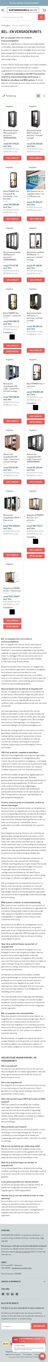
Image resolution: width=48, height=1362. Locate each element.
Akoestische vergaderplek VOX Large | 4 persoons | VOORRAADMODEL (34, 458)
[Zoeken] (41, 17)
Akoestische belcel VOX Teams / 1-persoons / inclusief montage (34, 317)
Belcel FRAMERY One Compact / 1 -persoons (12, 314)
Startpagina (5, 25)
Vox (4, 140)
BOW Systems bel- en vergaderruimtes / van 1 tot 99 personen (35, 193)
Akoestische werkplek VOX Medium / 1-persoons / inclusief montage (35, 256)
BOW (28, 198)
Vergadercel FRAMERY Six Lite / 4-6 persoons (12, 589)
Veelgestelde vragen (11, 1352)
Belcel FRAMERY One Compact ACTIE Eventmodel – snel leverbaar (11, 195)
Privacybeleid (27, 1354)
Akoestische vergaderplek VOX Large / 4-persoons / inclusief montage (11, 458)
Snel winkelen (12, 158)
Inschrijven (39, 1326)
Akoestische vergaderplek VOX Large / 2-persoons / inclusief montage (11, 387)
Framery (5, 201)
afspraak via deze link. (22, 1252)
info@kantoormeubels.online (21, 1268)
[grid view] (38, 96)
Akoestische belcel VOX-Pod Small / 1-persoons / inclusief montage (34, 134)
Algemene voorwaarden (13, 1354)
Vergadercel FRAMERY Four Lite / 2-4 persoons (35, 517)
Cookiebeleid (38, 1354)
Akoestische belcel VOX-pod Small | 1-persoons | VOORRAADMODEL (10, 134)
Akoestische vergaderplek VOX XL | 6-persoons (11, 517)
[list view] (44, 96)
